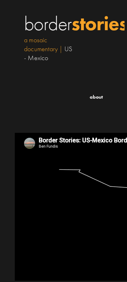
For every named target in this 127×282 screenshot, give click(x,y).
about (96, 97)
